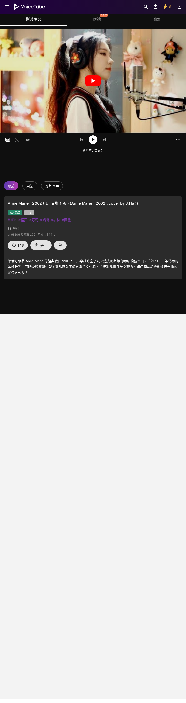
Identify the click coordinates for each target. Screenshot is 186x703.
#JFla (12, 220)
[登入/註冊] (179, 7)
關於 (11, 186)
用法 (29, 186)
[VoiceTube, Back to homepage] (30, 7)
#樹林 (55, 220)
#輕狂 (22, 220)
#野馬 (33, 220)
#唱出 (44, 220)
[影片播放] (93, 81)
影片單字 (52, 186)
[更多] (178, 139)
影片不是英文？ (93, 150)
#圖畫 (66, 220)
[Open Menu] (7, 7)
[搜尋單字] (146, 7)
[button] (8, 140)
